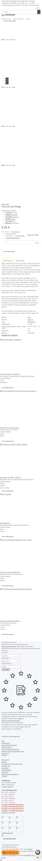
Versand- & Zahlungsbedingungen (13, 751)
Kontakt (4, 762)
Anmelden (5, 669)
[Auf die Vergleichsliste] (3, 36)
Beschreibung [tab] (7, 261)
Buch (13, 219)
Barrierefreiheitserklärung (10, 774)
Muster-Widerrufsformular (10, 749)
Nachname (5, 658)
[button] (30, 8)
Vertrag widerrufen (9, 838)
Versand (16, 232)
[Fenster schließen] (3, 32)
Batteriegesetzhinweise (9, 745)
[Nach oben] (1, 859)
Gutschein (5, 772)
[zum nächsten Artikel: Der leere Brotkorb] (6, 25)
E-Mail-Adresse (6, 664)
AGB (19, 718)
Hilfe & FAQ (5, 760)
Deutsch (30, 320)
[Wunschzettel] (33, 8)
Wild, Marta (5, 204)
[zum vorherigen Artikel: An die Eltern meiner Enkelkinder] (3, 25)
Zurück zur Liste (6, 19)
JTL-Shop (13, 855)
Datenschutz (6, 743)
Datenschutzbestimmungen (11, 721)
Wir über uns (6, 766)
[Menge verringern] (3, 243)
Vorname (4, 653)
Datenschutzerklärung (9, 646)
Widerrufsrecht (7, 747)
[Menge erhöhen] (35, 247)
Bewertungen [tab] (20, 261)
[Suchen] (38, 12)
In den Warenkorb (8, 388)
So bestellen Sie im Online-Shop (12, 764)
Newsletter (5, 768)
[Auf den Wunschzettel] (6, 36)
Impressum (5, 753)
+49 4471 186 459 (7, 787)
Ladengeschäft (6, 770)
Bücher (15, 215)
